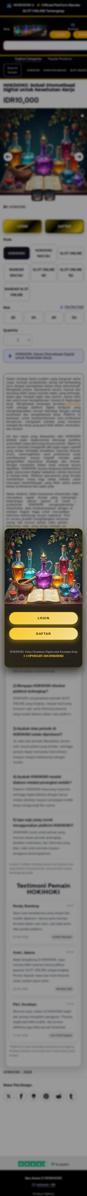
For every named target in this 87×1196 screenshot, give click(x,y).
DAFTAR (43, 633)
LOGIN (44, 618)
